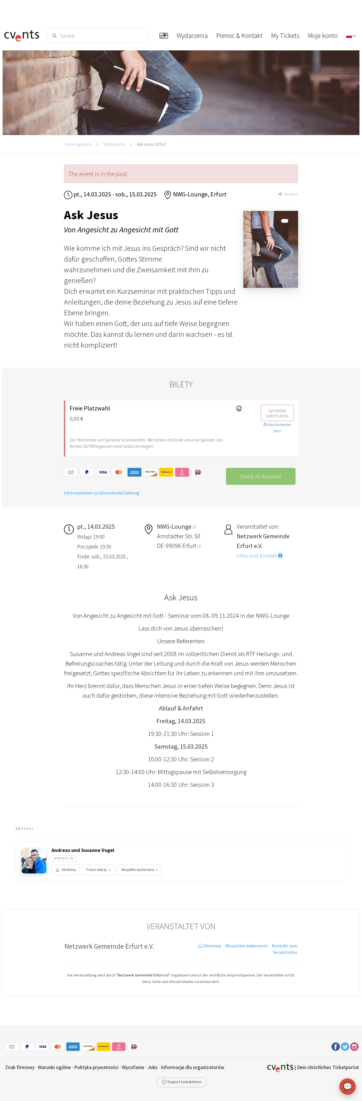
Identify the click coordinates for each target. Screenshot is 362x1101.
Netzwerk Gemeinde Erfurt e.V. (109, 946)
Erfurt (190, 546)
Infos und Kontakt (257, 555)
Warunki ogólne (54, 1067)
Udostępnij (289, 194)
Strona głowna (78, 144)
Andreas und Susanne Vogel (82, 850)
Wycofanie (133, 1067)
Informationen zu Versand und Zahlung (101, 493)
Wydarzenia (114, 144)
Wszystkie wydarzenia (137, 869)
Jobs (152, 1067)
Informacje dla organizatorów (192, 1067)
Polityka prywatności (96, 1067)
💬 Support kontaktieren (182, 1082)
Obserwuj (68, 869)
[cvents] (22, 35)
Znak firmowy (20, 1067)
